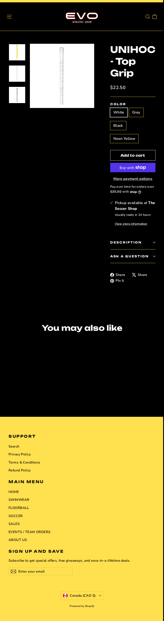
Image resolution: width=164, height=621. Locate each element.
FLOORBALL (19, 508)
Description (126, 242)
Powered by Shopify (82, 606)
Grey (136, 112)
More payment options (132, 178)
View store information (131, 224)
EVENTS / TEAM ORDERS (30, 532)
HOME (14, 492)
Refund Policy (20, 470)
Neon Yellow (124, 138)
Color (118, 104)
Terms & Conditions (24, 462)
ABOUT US (18, 540)
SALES (14, 524)
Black (118, 125)
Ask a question (129, 256)
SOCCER (16, 516)
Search (14, 446)
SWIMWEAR (19, 499)
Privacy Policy (20, 454)
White (118, 112)
